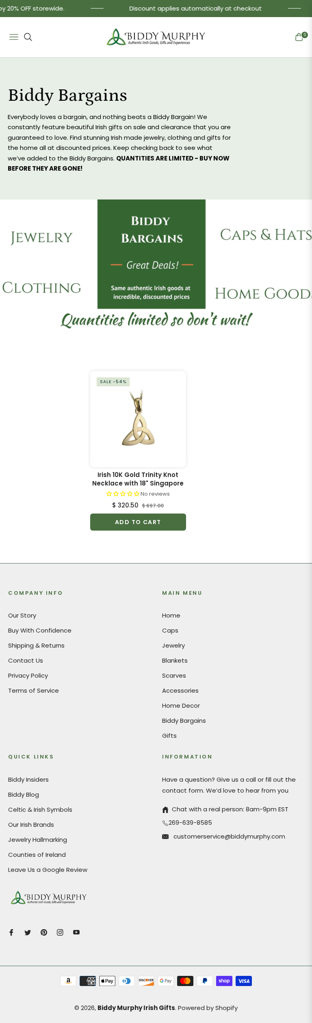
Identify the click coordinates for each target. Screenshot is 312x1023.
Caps (170, 630)
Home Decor (181, 705)
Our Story (22, 615)
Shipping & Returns (36, 645)
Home (171, 615)
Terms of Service (33, 690)
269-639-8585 (190, 822)
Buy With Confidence (40, 630)
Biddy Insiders (28, 779)
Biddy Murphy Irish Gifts (136, 1007)
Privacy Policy (28, 675)
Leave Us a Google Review (47, 869)
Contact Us (25, 660)
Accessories (180, 690)
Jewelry (173, 645)
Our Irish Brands (31, 824)
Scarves (174, 675)
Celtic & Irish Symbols (40, 809)
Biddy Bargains (184, 720)
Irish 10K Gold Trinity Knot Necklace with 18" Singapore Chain (138, 479)
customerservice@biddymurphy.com (228, 836)
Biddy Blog (23, 794)
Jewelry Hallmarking (37, 839)
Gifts (169, 735)
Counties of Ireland (37, 854)
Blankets (175, 660)
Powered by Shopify (208, 1007)
